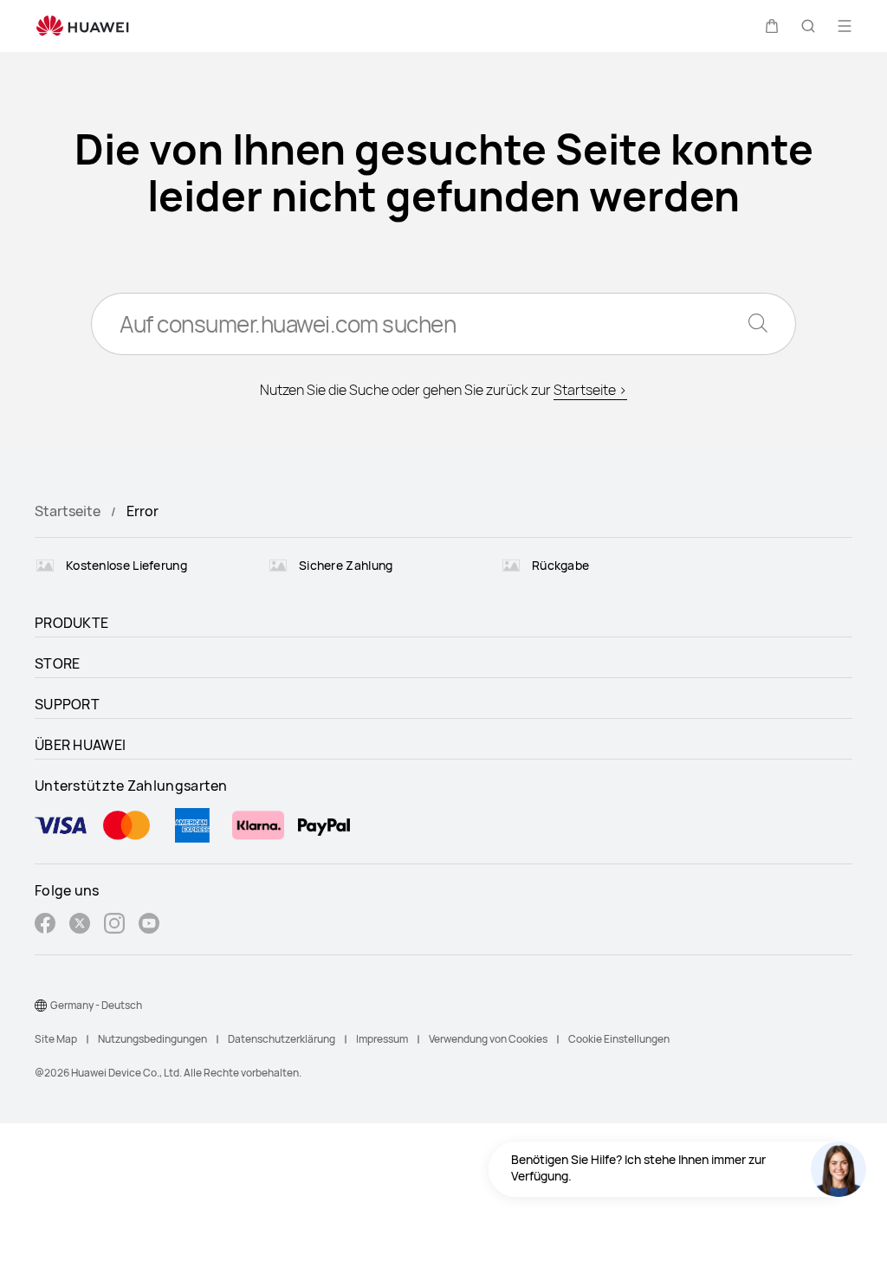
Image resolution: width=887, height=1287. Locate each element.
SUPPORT (67, 704)
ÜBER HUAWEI (80, 744)
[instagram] (114, 925)
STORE (58, 663)
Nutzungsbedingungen (152, 1039)
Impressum (382, 1039)
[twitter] (79, 925)
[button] (772, 26)
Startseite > (590, 389)
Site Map (56, 1039)
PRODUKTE (71, 622)
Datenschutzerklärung (281, 1039)
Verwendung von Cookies (488, 1039)
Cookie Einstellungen (619, 1039)
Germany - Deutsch (96, 1005)
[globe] (41, 1005)
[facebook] (45, 925)
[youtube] (149, 925)
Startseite (67, 511)
